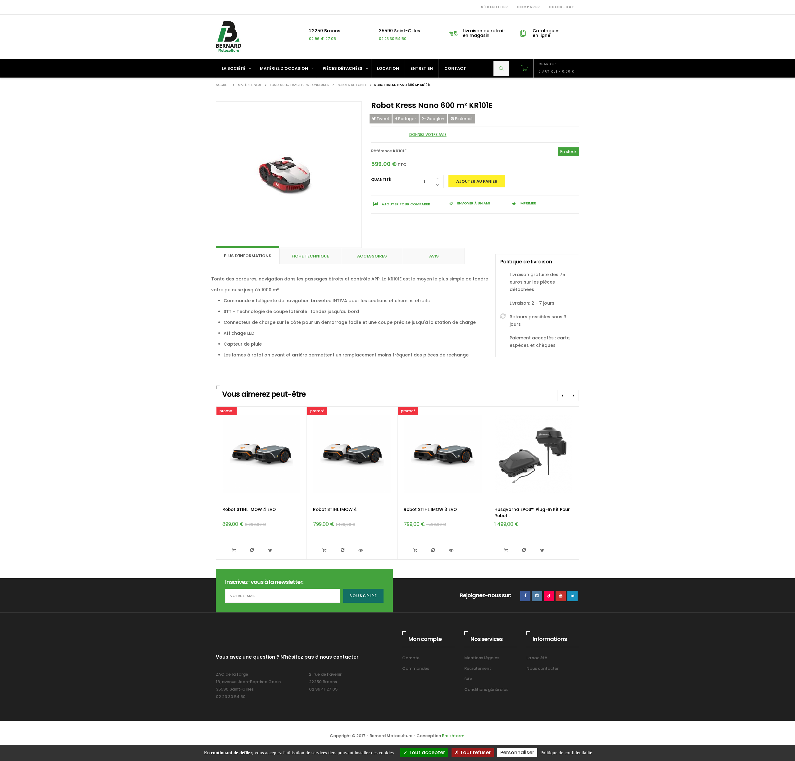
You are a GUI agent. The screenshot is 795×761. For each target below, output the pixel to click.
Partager (406, 119)
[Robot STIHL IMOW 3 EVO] (443, 454)
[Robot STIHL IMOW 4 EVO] (261, 454)
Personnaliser (517, 752)
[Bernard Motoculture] (228, 36)
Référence (381, 151)
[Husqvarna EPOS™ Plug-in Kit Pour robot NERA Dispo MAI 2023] (533, 454)
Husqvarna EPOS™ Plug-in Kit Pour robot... (532, 513)
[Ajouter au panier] (234, 550)
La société (536, 658)
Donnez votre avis (428, 134)
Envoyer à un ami (473, 203)
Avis (434, 256)
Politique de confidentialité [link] (566, 752)
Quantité (381, 179)
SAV (468, 679)
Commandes (415, 668)
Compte (411, 658)
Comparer (527, 7)
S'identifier (493, 7)
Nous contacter (542, 668)
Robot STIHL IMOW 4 (335, 510)
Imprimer (527, 203)
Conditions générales (486, 689)
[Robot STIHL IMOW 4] (352, 454)
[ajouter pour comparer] (252, 550)
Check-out (561, 7)
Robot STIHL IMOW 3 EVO (430, 510)
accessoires (372, 256)
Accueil (222, 85)
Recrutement (477, 668)
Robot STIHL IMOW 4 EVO (249, 510)
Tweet (382, 119)
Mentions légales (481, 658)
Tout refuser (475, 752)
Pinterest (463, 119)
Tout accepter (426, 752)
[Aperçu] (270, 550)
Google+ (435, 119)
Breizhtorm (453, 736)
